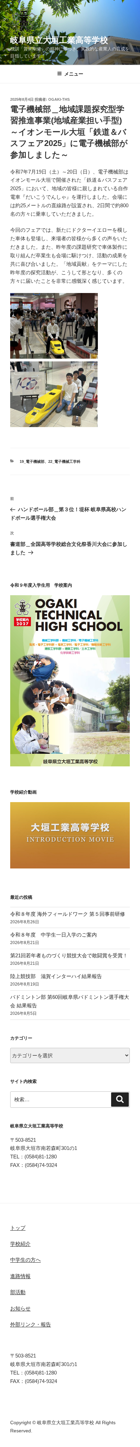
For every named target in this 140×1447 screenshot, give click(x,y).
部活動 (17, 1292)
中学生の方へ (25, 1260)
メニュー (73, 74)
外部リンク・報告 (30, 1324)
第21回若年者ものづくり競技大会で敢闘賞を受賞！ (69, 955)
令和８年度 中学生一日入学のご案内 (53, 935)
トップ (17, 1228)
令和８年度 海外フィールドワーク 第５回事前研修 (67, 914)
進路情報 (20, 1276)
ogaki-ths (59, 99)
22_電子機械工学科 (64, 461)
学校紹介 (20, 1244)
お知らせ (20, 1308)
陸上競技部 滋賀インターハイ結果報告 (56, 976)
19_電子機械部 (32, 461)
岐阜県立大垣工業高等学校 (59, 40)
